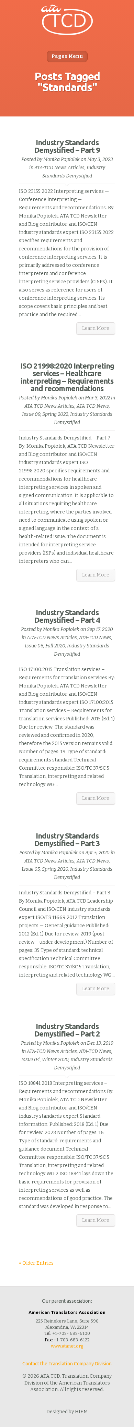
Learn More (95, 328)
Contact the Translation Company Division (67, 1363)
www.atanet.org (67, 1346)
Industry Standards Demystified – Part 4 (67, 616)
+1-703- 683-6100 (71, 1333)
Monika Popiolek (61, 159)
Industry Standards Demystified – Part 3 (67, 839)
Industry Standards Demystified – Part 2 (67, 1030)
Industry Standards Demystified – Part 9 (67, 146)
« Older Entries (36, 1263)
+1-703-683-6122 (72, 1339)
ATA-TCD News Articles (59, 168)
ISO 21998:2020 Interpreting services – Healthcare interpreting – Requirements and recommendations (67, 377)
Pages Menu (67, 56)
